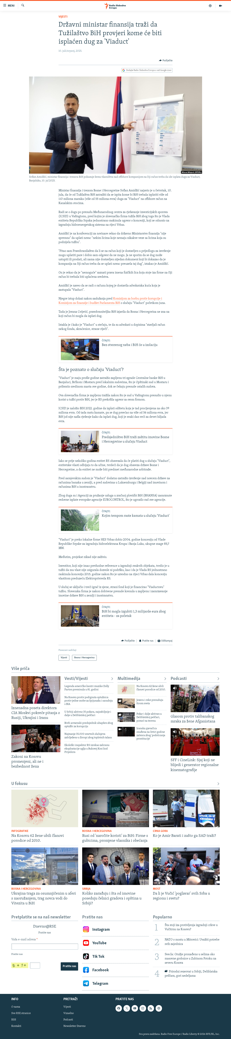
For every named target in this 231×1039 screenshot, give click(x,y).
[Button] (165, 60)
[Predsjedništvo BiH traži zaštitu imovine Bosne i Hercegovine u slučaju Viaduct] (80, 441)
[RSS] (151, 1008)
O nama (15, 1007)
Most (156, 889)
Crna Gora (160, 831)
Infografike (19, 831)
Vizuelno (68, 1013)
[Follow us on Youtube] (135, 1008)
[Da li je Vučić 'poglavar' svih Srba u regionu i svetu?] (186, 866)
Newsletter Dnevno (74, 1026)
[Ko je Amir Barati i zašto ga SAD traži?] (186, 808)
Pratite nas (69, 966)
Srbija (86, 889)
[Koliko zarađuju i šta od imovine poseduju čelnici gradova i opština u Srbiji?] (115, 866)
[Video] (220, 5)
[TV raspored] (159, 1008)
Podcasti (179, 679)
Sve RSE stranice (21, 1013)
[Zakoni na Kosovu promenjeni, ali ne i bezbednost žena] (35, 738)
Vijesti (63, 16)
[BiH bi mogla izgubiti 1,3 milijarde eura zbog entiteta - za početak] (80, 616)
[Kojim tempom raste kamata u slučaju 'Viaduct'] (80, 520)
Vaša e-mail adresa (24, 939)
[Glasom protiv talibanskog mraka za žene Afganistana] (195, 698)
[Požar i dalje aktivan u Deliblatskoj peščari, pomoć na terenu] (126, 717)
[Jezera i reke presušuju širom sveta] (126, 703)
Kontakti (16, 1026)
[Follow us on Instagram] (143, 1008)
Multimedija (129, 679)
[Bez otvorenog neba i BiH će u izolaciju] (80, 349)
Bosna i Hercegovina (97, 831)
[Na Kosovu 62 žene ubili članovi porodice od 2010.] (126, 689)
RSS (13, 1020)
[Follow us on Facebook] (119, 1008)
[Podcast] (210, 5)
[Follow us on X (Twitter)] (126, 1008)
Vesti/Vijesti (76, 679)
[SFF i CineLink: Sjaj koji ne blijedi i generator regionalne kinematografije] (195, 742)
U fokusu (19, 784)
